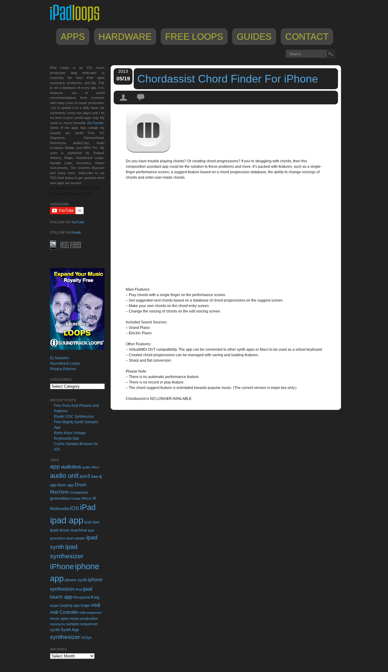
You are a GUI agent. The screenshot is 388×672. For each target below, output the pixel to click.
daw (94, 476)
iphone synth (76, 580)
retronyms (57, 624)
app (55, 466)
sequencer (89, 624)
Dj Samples (59, 358)
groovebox (60, 498)
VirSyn (86, 638)
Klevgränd (81, 597)
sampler (72, 624)
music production (84, 618)
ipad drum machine (68, 530)
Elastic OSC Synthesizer (74, 416)
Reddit (76, 232)
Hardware (125, 37)
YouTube (77, 222)
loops (85, 605)
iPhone (62, 566)
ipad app (66, 520)
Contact (307, 37)
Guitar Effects (81, 498)
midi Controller (64, 612)
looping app (70, 605)
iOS (74, 508)
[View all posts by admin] (124, 103)
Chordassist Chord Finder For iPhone (227, 79)
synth (55, 629)
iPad (87, 507)
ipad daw (91, 522)
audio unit (64, 475)
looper (54, 605)
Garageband (78, 492)
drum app (65, 485)
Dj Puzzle (95, 123)
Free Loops (194, 37)
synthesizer (65, 637)
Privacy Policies (63, 369)
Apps (73, 37)
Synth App (70, 629)
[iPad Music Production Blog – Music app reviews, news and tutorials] (77, 22)
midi (95, 605)
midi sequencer (90, 612)
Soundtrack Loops (65, 363)
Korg (95, 597)
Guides (254, 37)
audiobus (71, 467)
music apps (59, 618)
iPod (78, 589)
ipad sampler (76, 538)
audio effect (90, 467)
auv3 (84, 476)
